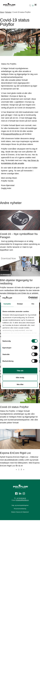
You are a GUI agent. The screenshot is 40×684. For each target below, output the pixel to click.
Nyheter (8, 12)
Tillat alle (20, 371)
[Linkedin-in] (20, 493)
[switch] (34, 347)
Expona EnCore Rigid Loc (15, 452)
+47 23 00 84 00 (21, 498)
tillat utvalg (20, 377)
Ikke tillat (20, 384)
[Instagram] (23, 493)
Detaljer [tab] (20, 304)
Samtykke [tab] (7, 304)
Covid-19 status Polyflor (14, 406)
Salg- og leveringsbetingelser (20, 505)
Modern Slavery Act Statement (20, 512)
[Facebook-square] (16, 493)
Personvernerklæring (20, 508)
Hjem (2, 12)
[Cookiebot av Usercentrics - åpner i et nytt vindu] (28, 297)
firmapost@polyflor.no (12, 134)
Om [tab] (32, 304)
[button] (35, 4)
